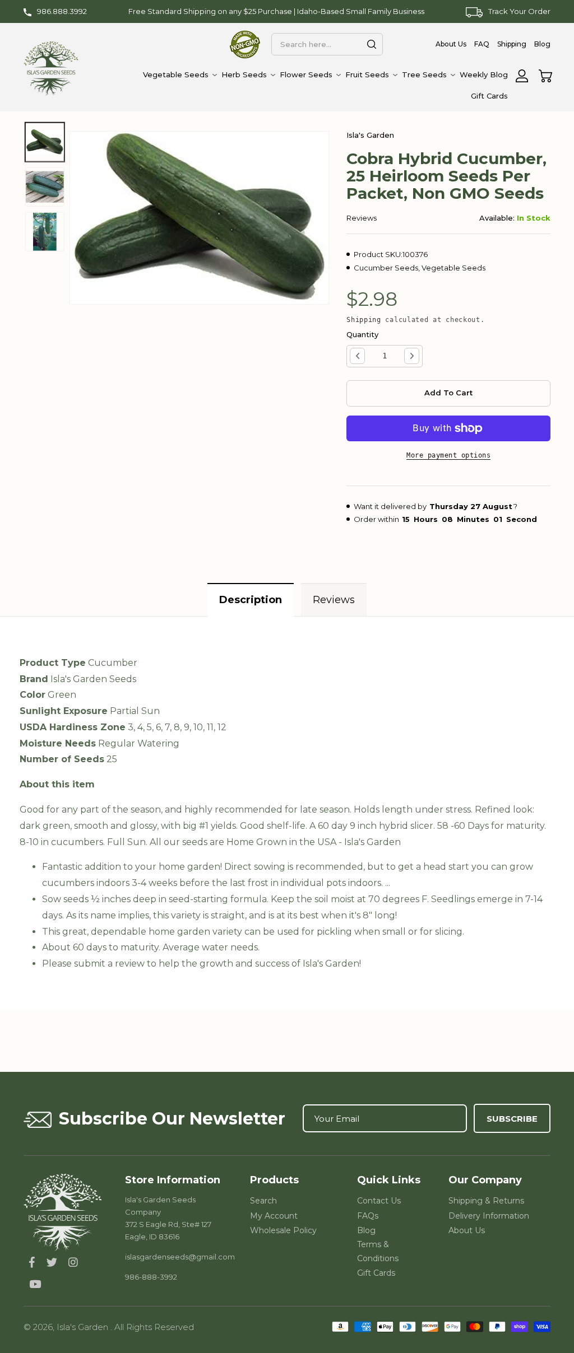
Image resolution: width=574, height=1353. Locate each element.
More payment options (448, 455)
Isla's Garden (83, 1327)
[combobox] (327, 44)
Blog (366, 1230)
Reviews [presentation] (334, 600)
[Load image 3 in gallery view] (44, 231)
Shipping (363, 320)
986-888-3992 (151, 1276)
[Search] (371, 44)
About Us (466, 1230)
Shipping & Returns (486, 1201)
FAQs (367, 1216)
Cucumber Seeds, (387, 267)
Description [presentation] (250, 600)
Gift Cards (376, 1273)
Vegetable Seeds (453, 267)
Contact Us (379, 1201)
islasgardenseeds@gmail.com (180, 1256)
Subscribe (512, 1118)
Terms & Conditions (378, 1251)
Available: (497, 217)
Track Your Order (519, 11)
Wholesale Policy (283, 1230)
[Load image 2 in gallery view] (44, 187)
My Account (274, 1216)
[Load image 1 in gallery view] (44, 142)
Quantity (362, 334)
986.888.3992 (62, 11)
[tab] (251, 599)
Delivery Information (488, 1216)
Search (263, 1201)
